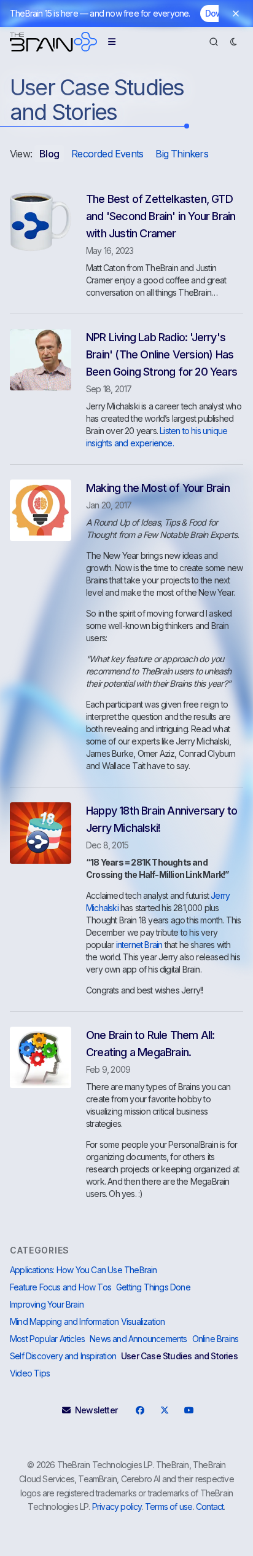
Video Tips (30, 1373)
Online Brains (215, 1338)
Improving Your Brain (47, 1304)
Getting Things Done (153, 1287)
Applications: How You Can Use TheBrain (83, 1270)
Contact (210, 1506)
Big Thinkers (181, 154)
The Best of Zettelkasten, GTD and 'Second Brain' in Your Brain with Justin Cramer (160, 216)
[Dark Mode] (233, 42)
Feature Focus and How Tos (60, 1287)
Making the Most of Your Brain (158, 487)
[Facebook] (139, 1410)
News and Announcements (138, 1338)
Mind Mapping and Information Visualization (87, 1321)
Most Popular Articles (47, 1338)
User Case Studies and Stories (179, 1356)
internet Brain (139, 944)
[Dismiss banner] (235, 13)
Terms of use (168, 1506)
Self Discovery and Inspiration (63, 1356)
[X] (164, 1410)
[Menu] (112, 42)
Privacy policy (117, 1506)
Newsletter (96, 1410)
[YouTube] (188, 1410)
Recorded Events (107, 154)
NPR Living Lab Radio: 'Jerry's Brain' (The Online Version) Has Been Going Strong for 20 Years (161, 354)
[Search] (214, 42)
